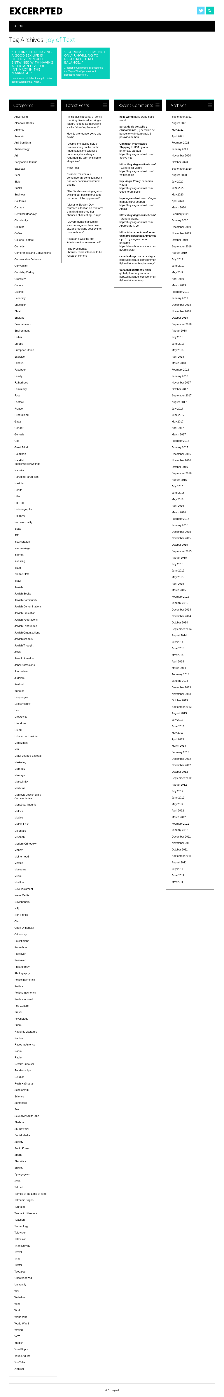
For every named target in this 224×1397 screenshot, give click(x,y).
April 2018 (178, 356)
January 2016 (180, 525)
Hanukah (19, 470)
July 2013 (177, 719)
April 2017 (178, 428)
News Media (21, 895)
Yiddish (18, 1342)
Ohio (17, 921)
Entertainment (22, 324)
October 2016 (180, 467)
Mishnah (19, 837)
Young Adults (22, 1356)
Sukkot (18, 1167)
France (18, 408)
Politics (18, 986)
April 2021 (178, 136)
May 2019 (178, 272)
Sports (18, 1154)
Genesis (19, 434)
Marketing (20, 762)
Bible (17, 181)
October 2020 (180, 162)
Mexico (18, 817)
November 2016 (181, 460)
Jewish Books (22, 593)
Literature (20, 723)
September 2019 (182, 246)
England (19, 317)
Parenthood (21, 947)
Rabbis (18, 1038)
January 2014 (180, 680)
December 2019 (181, 227)
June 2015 (178, 570)
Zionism (19, 1368)
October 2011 (180, 849)
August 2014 (179, 635)
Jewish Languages (25, 626)
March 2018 (179, 363)
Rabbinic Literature (25, 1031)
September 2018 (182, 324)
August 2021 (179, 123)
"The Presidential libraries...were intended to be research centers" (84, 252)
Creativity (20, 278)
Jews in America (24, 658)
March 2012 (179, 817)
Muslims (19, 882)
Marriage (19, 768)
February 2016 (180, 518)
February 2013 (180, 752)
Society (18, 1141)
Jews (17, 651)
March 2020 (179, 207)
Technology (21, 1226)
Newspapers (22, 902)
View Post (73, 167)
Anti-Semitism (22, 142)
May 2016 (178, 499)
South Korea (21, 1148)
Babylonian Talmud (25, 162)
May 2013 (178, 732)
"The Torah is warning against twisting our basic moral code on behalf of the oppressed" (84, 195)
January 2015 (180, 603)
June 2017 (178, 415)
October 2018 (180, 317)
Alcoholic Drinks (24, 123)
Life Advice (20, 716)
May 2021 (178, 129)
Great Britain (21, 447)
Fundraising (21, 415)
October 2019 (180, 239)
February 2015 (180, 596)
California (20, 201)
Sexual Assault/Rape (26, 1116)
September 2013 (182, 706)
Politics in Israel (23, 999)
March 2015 (179, 590)
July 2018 (177, 337)
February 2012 (180, 823)
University (20, 1284)
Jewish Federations (26, 619)
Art (16, 155)
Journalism (21, 671)
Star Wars (20, 1161)
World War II (21, 1323)
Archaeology (22, 149)
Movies (18, 862)
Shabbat (19, 1122)
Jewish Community (25, 600)
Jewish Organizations (27, 632)
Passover (20, 953)
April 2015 (178, 583)
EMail (17, 311)
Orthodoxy (20, 934)
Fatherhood (21, 382)
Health (18, 490)
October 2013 (180, 700)
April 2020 (178, 201)
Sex (16, 1109)
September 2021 (182, 116)
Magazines (21, 742)
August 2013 (179, 713)
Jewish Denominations (28, 606)
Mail (16, 749)
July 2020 (177, 181)
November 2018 (181, 311)
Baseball (19, 168)
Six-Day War (21, 1129)
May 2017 (178, 421)
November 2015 (181, 538)
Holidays (19, 515)
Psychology (21, 1018)
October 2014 (180, 622)
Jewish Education (24, 613)
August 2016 (179, 479)
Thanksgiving (22, 1245)
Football (19, 402)
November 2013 (181, 694)
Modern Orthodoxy (25, 843)
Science (19, 1096)
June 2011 (178, 875)
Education (20, 304)
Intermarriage (22, 548)
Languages (21, 697)
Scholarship (21, 1090)
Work (17, 1310)
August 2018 (179, 330)
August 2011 (179, 862)
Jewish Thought (23, 645)
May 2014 (178, 655)
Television (20, 1232)
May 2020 (178, 194)
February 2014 (180, 674)
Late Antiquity (22, 703)
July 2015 (177, 564)
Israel (17, 580)
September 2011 (181, 855)
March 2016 (179, 512)
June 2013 (178, 726)
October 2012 (180, 771)
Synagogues (22, 1174)
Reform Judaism (24, 1064)
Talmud (18, 1187)
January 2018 (180, 376)
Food (17, 395)
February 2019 (180, 291)
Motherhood (21, 856)
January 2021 (180, 149)
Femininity (20, 389)
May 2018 (178, 350)
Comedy (19, 246)
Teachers (19, 1219)
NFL (16, 908)
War (16, 1291)
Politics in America (25, 992)
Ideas (17, 528)
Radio (18, 1051)
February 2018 (180, 369)
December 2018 (181, 304)
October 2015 (180, 544)
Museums (20, 869)
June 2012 (178, 797)
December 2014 (181, 609)
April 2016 (178, 505)
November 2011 (181, 843)
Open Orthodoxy (24, 927)
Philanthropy (22, 966)
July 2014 (177, 642)
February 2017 (180, 440)
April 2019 (178, 278)
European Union (24, 350)
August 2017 (179, 402)
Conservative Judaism (27, 259)
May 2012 (178, 804)
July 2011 (177, 869)
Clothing (19, 227)
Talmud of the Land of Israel (30, 1193)
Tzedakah (20, 1271)
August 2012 (179, 784)
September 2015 (182, 551)
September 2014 (182, 629)
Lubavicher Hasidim (26, 736)
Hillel (17, 496)
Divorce (19, 291)
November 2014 (181, 616)
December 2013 (181, 687)
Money (18, 850)
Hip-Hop (19, 502)
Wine (17, 1304)
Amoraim (19, 136)
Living (18, 729)
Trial (17, 1258)
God (16, 440)
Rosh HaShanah (24, 1083)
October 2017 (180, 389)
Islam (17, 567)
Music (17, 876)
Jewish (18, 587)
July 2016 (177, 486)
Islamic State (22, 574)
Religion (19, 1077)
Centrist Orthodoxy (25, 214)
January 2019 (180, 298)
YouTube (19, 1362)
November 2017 (181, 382)
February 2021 (180, 142)
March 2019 (179, 285)
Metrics (18, 811)
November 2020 (181, 155)
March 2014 (179, 667)
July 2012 (177, 791)
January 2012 (180, 830)
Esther (18, 337)
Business (19, 194)
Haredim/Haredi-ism (26, 476)
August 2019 (179, 252)
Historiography (23, 509)
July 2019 (177, 259)
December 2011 (181, 836)
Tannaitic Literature (25, 1213)
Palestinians (21, 941)
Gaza (17, 421)
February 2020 (180, 214)
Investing (19, 561)
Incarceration (22, 541)
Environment (22, 330)
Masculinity (21, 781)
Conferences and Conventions (32, 252)
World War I (21, 1317)
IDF (16, 535)
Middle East (21, 824)
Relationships (22, 1070)
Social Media (22, 1135)
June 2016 (178, 492)
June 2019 (178, 265)
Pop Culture (21, 1005)
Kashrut (19, 684)
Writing (18, 1329)
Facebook (20, 369)
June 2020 (178, 188)
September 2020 (182, 168)
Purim (17, 1025)
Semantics (20, 1102)
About (19, 26)
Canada (19, 207)
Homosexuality (23, 522)
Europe (18, 343)
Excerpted (36, 10)
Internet (18, 554)
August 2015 (179, 557)
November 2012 (181, 765)
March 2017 (179, 434)
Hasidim (19, 483)
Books (18, 188)
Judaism (19, 678)
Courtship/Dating (24, 272)
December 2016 (181, 454)
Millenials (20, 830)
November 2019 (181, 233)
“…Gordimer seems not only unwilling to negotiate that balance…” (85, 57)
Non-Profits (21, 914)
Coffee (18, 233)
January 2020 (180, 220)
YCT (17, 1336)
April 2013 (178, 739)
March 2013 (179, 745)
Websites (19, 1297)
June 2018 (178, 343)
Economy (20, 298)
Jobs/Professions (24, 665)
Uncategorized (23, 1278)
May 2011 (177, 882)
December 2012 (181, 758)
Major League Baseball (28, 755)
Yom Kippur (21, 1349)
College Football (24, 239)
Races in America (24, 1044)
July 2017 (177, 408)
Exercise (19, 356)
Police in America (24, 979)
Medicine (19, 788)
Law (16, 710)
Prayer (18, 1012)
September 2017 (182, 395)
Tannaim (19, 1206)
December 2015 (181, 531)
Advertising (21, 116)
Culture (18, 285)
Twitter (201, 10)
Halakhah (20, 454)
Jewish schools (23, 639)
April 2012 (178, 810)
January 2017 (180, 447)
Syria (17, 1180)
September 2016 (182, 473)
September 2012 (182, 778)
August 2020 (179, 175)
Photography (22, 973)
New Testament (23, 889)
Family (18, 376)
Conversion (21, 265)
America (19, 129)
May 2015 (178, 577)
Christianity (21, 220)
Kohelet (19, 690)
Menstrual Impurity (25, 804)
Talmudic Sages (23, 1200)
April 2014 (178, 661)
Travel (18, 1252)
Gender (18, 428)
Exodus (18, 363)
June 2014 (178, 648)
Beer (17, 175)
